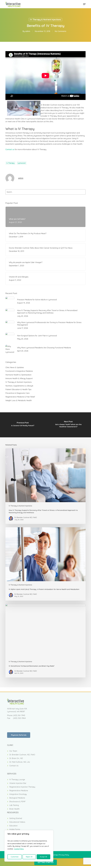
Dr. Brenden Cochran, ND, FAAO (22, 754)
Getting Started (15, 818)
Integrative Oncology (18, 794)
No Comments (60, 31)
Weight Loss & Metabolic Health (18, 400)
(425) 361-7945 (19, 715)
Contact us (9, 149)
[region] (28, 846)
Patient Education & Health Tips (18, 389)
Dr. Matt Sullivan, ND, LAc (19, 762)
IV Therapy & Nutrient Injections (45, 19)
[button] (84, 4)
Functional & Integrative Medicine (19, 371)
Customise (14, 857)
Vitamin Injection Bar (17, 783)
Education (13, 826)
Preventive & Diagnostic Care (17, 393)
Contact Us (13, 766)
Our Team (13, 751)
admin (27, 31)
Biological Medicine (17, 798)
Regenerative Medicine (18, 790)
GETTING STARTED (45, 862)
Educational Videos (17, 822)
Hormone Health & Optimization (18, 375)
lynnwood (21, 163)
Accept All (43, 857)
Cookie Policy (19, 849)
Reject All (29, 857)
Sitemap (55, 855)
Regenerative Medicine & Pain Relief (20, 397)
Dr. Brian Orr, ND (16, 758)
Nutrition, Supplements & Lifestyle (19, 386)
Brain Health (14, 809)
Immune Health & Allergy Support (19, 378)
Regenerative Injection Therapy (22, 787)
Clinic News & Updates (14, 367)
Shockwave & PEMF (17, 801)
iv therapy (10, 163)
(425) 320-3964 (19, 718)
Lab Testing (14, 805)
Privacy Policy (64, 855)
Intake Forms (14, 829)
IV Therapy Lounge (17, 779)
